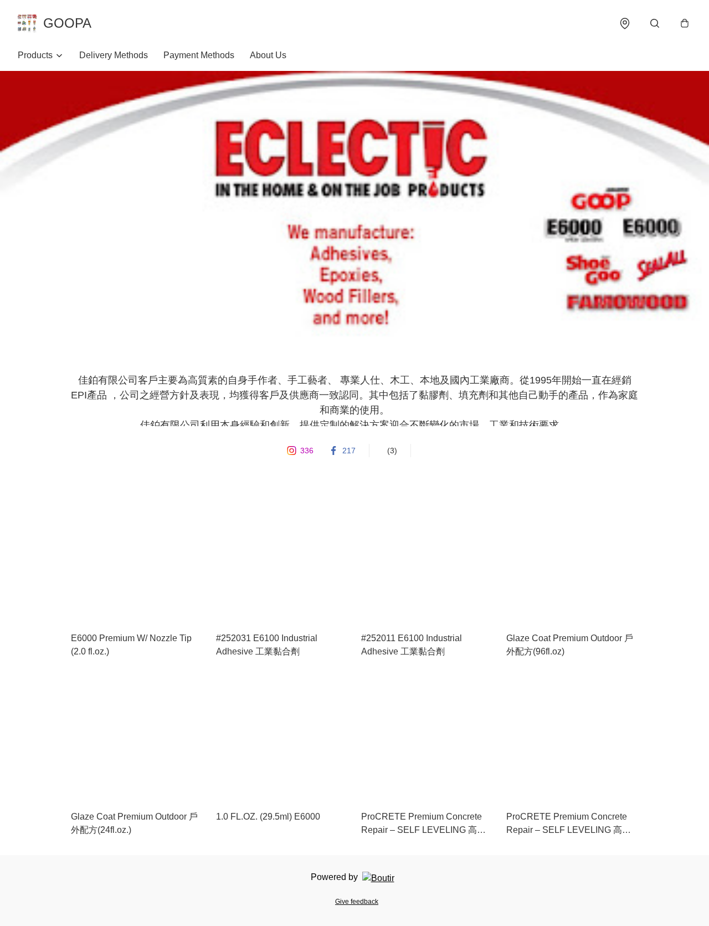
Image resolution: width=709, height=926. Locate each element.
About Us (268, 55)
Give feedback (356, 901)
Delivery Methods (113, 55)
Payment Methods (198, 55)
